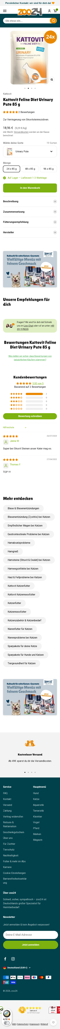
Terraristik (38, 810)
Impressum (34, 1024)
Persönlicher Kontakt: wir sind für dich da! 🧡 (30, 3)
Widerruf (44, 1024)
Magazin (37, 839)
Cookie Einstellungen (14, 873)
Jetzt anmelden (30, 944)
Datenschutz (22, 1024)
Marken (37, 834)
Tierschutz (8, 849)
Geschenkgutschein (13, 832)
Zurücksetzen (40, 20)
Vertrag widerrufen (13, 816)
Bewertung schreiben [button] (30, 416)
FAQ (5, 793)
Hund (36, 793)
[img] (10, 436)
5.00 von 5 (38, 383)
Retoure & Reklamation (9, 824)
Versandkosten (21, 132)
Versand (7, 805)
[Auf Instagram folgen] (13, 959)
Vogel (36, 822)
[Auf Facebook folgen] (5, 959)
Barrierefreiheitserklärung (15, 880)
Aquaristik (38, 805)
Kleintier (37, 816)
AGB (14, 1024)
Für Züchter (9, 843)
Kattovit (7, 93)
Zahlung (7, 810)
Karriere (7, 867)
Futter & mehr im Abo (14, 861)
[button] (10, 112)
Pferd (36, 828)
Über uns (8, 838)
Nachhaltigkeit (10, 855)
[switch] (7, 1023)
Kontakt (7, 799)
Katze (36, 799)
